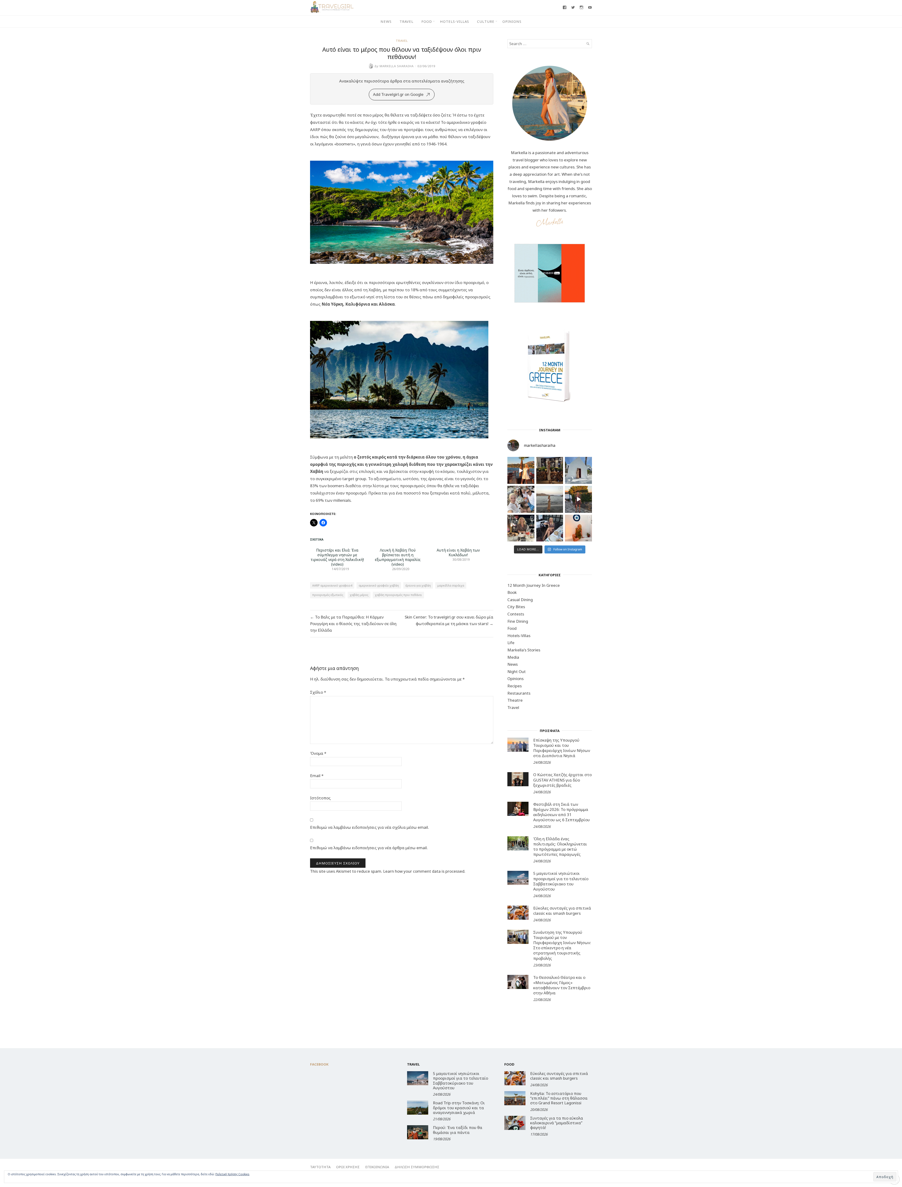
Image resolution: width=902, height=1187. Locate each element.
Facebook (319, 1064)
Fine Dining (517, 621)
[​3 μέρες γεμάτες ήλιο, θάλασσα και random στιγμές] (578, 528)
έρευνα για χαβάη (418, 585)
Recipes (514, 686)
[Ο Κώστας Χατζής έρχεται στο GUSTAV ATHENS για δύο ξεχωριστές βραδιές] (518, 779)
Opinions (511, 21)
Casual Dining (520, 599)
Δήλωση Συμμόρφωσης (417, 1166)
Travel (406, 21)
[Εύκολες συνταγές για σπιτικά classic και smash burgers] (518, 913)
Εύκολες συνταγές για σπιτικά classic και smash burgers (562, 910)
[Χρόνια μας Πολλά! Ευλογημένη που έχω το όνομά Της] (578, 470)
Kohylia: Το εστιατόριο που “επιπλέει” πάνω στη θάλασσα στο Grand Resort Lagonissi (558, 1098)
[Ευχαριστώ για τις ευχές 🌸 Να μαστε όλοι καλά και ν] (549, 470)
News (386, 21)
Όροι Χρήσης (348, 1166)
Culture (485, 21)
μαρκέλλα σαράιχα (450, 585)
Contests (515, 614)
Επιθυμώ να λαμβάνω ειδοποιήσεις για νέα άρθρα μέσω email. (369, 847)
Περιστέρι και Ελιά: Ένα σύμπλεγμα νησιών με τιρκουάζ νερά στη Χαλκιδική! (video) (337, 557)
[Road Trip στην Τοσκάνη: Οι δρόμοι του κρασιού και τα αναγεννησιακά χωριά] (417, 1108)
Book (512, 592)
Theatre (515, 700)
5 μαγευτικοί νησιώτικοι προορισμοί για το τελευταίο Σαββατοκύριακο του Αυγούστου (560, 881)
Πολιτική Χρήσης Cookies (232, 1174)
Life (510, 642)
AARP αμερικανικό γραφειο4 (332, 585)
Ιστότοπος (320, 798)
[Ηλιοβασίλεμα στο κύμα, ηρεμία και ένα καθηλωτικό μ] (520, 470)
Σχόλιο (318, 692)
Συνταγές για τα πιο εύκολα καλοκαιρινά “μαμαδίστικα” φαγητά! (556, 1122)
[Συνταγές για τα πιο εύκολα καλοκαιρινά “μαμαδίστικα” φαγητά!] (514, 1123)
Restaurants (518, 693)
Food (426, 21)
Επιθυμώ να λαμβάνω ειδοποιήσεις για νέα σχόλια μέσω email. (369, 827)
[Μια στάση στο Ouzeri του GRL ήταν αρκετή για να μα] (578, 499)
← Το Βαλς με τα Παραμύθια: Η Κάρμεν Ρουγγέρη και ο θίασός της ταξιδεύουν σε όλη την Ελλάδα (353, 623)
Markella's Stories (523, 650)
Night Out (516, 671)
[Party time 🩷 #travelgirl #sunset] (549, 499)
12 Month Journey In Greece (533, 585)
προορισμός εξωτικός (327, 595)
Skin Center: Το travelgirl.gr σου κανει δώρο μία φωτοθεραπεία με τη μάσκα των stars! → (449, 620)
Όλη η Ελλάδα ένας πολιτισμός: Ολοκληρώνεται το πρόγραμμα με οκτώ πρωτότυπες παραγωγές (560, 846)
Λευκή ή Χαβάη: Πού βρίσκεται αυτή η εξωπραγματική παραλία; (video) (398, 557)
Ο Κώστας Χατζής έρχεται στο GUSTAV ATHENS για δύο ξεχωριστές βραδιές (562, 780)
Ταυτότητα (320, 1166)
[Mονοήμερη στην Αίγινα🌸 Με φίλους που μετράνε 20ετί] (520, 499)
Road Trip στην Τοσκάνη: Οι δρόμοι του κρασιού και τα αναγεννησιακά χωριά (459, 1107)
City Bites (516, 606)
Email (316, 775)
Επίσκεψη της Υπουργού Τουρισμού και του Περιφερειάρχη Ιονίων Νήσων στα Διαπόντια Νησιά (561, 747)
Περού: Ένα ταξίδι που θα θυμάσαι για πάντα (457, 1130)
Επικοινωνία (377, 1166)
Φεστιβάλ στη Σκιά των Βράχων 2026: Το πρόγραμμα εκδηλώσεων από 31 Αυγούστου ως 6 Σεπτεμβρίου (561, 812)
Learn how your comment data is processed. (424, 871)
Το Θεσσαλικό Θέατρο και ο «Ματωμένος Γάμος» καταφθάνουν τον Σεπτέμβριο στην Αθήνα (561, 985)
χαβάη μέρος (359, 595)
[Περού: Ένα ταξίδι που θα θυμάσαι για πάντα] (417, 1132)
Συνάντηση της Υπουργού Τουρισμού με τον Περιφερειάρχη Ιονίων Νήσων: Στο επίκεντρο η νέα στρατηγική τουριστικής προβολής (562, 945)
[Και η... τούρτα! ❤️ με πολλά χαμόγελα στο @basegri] (520, 528)
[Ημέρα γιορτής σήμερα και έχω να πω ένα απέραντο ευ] (549, 528)
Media (513, 657)
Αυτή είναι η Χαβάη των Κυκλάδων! (458, 552)
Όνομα (318, 753)
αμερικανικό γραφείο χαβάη (379, 585)
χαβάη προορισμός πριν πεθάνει (398, 595)
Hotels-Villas (454, 21)
